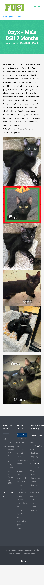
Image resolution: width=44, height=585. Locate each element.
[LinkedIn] (12, 492)
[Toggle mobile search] (35, 6)
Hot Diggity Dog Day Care (35, 456)
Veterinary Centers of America (34, 492)
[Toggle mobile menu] (39, 6)
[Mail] (4, 497)
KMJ (34, 553)
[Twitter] (8, 492)
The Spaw (34, 467)
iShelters (20, 510)
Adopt (18, 16)
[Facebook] (4, 492)
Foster (12, 16)
